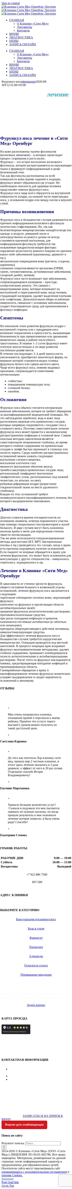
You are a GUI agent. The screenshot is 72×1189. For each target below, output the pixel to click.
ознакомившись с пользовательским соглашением (34, 1171)
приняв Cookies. (12, 1175)
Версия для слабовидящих (24, 1124)
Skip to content (11, 3)
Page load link (10, 1182)
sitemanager (29, 81)
